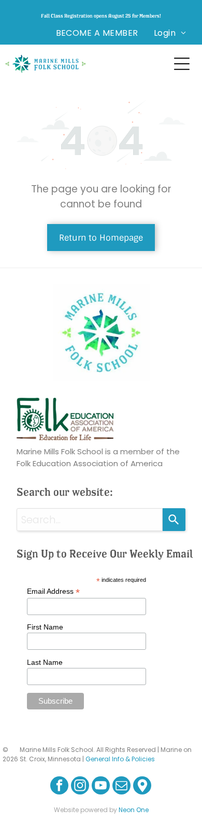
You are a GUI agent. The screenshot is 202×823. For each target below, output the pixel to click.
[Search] (174, 519)
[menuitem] (97, 33)
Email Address (53, 591)
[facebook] (59, 786)
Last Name (45, 662)
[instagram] (80, 786)
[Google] (142, 786)
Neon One (134, 809)
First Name (45, 627)
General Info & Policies (120, 759)
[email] (121, 786)
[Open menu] (182, 64)
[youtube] (101, 786)
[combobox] (90, 519)
